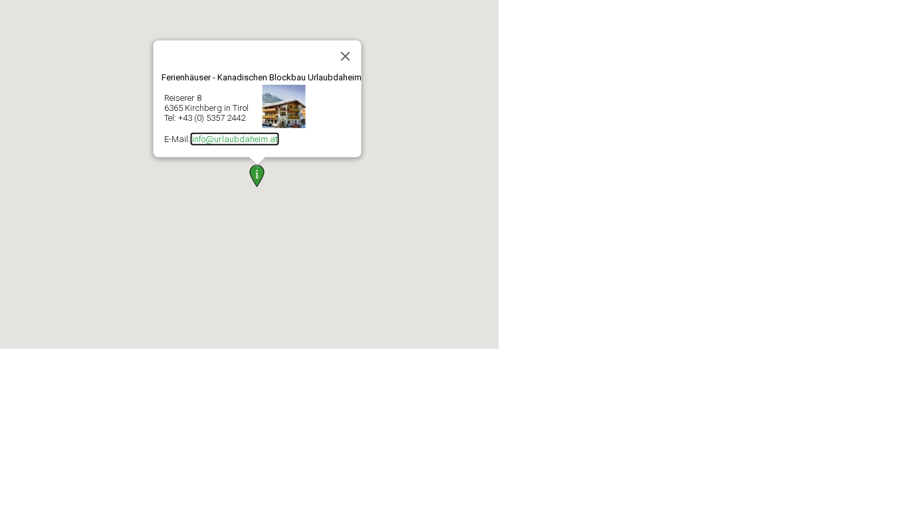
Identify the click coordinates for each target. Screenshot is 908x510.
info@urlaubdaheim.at (235, 138)
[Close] (346, 56)
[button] (257, 176)
